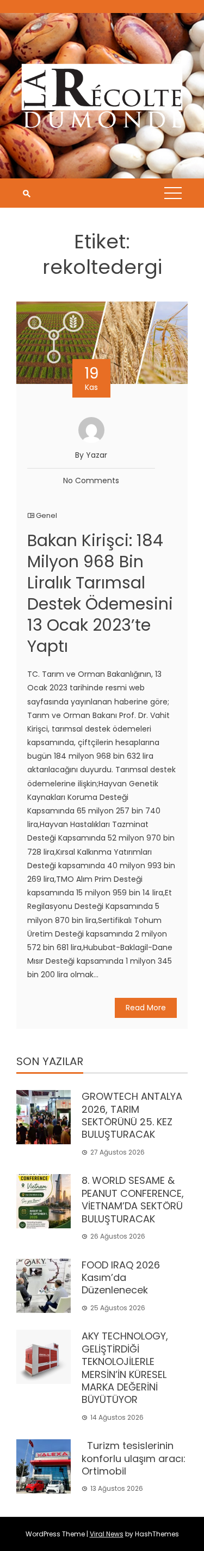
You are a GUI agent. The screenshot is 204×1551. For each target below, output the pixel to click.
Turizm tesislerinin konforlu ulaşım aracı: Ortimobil (134, 1458)
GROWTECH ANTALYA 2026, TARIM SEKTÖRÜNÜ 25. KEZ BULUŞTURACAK (132, 1115)
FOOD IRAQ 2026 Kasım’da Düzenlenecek (121, 1277)
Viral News (106, 1534)
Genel (46, 515)
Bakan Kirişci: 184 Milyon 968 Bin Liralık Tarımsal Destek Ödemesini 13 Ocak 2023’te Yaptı (100, 593)
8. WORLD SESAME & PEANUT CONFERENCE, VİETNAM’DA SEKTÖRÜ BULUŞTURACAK (133, 1199)
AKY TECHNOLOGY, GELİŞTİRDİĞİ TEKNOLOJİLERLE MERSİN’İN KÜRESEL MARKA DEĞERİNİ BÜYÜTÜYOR (125, 1367)
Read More (146, 1007)
